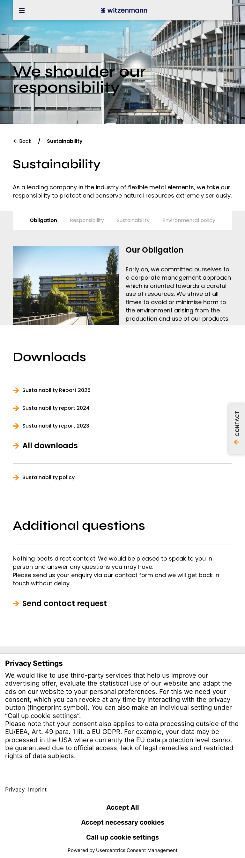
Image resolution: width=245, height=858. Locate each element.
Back (25, 141)
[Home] (124, 10)
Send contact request (64, 603)
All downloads (50, 445)
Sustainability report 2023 (55, 425)
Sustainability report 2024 (56, 408)
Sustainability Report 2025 (56, 390)
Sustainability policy (48, 477)
